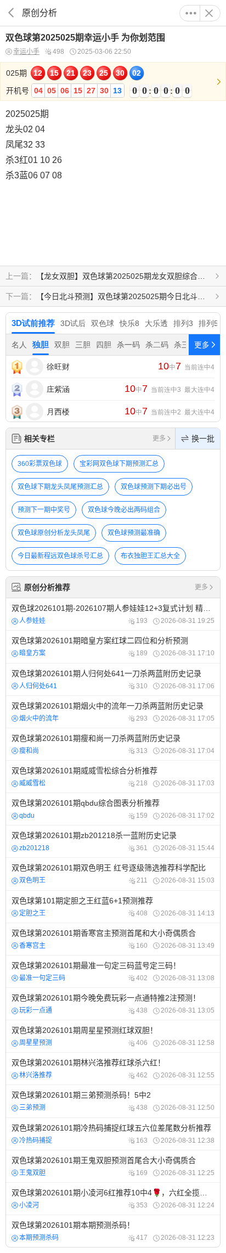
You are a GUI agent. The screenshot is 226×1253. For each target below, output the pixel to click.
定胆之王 (32, 913)
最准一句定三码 (42, 978)
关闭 (209, 13)
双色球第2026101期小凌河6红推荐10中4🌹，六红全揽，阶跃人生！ (113, 1199)
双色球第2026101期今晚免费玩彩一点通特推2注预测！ (113, 1004)
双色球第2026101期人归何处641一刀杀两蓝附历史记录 (113, 679)
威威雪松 (32, 783)
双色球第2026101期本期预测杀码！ (113, 1231)
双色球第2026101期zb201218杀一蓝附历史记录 (113, 841)
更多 (191, 13)
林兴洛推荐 (35, 1075)
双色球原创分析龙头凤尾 (54, 533)
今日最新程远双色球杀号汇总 (60, 556)
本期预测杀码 (39, 1237)
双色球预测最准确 (134, 533)
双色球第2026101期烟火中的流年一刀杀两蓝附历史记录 (113, 712)
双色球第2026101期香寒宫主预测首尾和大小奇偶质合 (113, 939)
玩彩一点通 (35, 1010)
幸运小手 (26, 51)
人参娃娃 (32, 621)
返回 (11, 13)
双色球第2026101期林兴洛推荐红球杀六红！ (113, 1069)
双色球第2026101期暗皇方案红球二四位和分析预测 (113, 646)
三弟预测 (32, 1107)
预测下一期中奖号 (44, 510)
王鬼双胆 (32, 1173)
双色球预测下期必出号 (154, 487)
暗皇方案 (32, 653)
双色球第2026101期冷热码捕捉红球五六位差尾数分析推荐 (113, 1134)
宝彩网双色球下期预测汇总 (119, 464)
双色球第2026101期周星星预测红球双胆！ (113, 1036)
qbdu (27, 815)
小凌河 (29, 1205)
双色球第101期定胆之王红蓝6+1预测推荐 (113, 907)
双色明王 (32, 880)
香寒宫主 (32, 945)
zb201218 (34, 848)
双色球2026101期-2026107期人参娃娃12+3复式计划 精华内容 (113, 614)
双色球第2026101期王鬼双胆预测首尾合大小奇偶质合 (113, 1166)
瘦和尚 (29, 751)
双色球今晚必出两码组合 (124, 510)
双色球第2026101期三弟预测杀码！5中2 (113, 1101)
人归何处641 (38, 686)
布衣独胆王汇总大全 (150, 556)
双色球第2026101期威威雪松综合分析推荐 (113, 777)
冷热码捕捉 (35, 1140)
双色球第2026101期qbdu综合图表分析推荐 (113, 809)
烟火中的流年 (39, 718)
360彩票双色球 (40, 464)
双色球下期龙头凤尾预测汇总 (60, 487)
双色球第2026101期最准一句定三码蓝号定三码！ (113, 971)
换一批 (202, 438)
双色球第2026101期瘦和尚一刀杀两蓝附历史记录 (113, 744)
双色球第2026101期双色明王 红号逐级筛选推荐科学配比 (113, 874)
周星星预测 (35, 1043)
